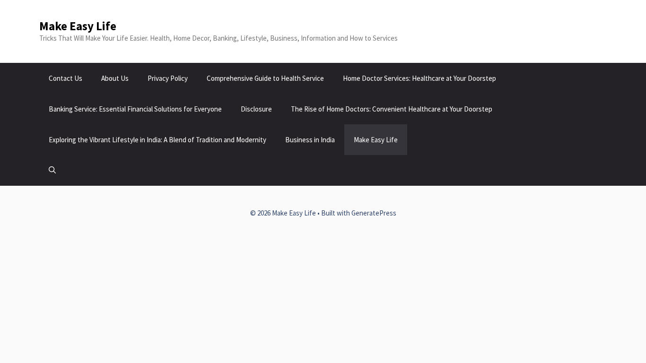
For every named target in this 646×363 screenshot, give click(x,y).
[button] (52, 170)
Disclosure (256, 108)
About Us (115, 78)
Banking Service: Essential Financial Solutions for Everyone (135, 108)
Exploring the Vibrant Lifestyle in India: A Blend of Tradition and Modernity (157, 139)
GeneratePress (373, 212)
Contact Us (65, 78)
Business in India (310, 139)
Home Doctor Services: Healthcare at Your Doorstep (419, 78)
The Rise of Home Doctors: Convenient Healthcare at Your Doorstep (391, 108)
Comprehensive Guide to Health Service (265, 78)
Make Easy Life (77, 26)
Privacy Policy (168, 78)
